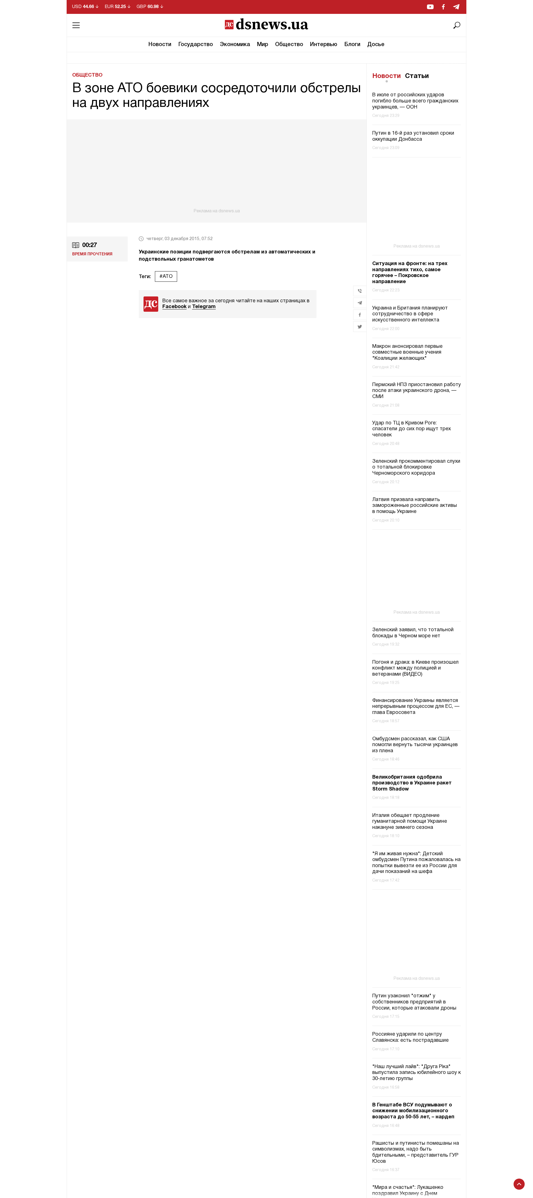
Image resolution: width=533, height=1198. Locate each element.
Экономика (235, 44)
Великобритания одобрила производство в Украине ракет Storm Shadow (412, 783)
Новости (160, 44)
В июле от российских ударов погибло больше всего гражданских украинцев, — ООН (415, 101)
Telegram (204, 306)
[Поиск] (457, 25)
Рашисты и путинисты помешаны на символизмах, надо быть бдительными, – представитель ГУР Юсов (415, 1152)
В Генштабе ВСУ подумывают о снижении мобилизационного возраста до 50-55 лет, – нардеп (413, 1111)
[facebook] (443, 7)
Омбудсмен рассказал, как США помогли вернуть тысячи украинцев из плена (415, 745)
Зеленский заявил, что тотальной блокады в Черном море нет (413, 633)
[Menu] (76, 25)
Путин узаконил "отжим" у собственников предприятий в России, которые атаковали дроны (414, 1002)
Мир (262, 44)
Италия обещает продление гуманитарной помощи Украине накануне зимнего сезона (409, 821)
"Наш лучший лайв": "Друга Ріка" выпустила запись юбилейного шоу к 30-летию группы (416, 1072)
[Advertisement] (216, 166)
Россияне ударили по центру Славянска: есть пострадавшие (410, 1037)
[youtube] (430, 7)
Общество (289, 44)
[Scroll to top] (519, 1184)
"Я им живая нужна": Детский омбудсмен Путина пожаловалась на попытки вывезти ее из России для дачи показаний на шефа (416, 863)
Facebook (174, 306)
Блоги (352, 44)
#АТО (166, 276)
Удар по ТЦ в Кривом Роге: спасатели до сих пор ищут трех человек (411, 429)
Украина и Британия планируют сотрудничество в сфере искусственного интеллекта (410, 314)
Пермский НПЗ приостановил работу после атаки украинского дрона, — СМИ (416, 390)
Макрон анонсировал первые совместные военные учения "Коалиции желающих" (407, 352)
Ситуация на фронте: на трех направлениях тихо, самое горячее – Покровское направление (409, 272)
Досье (375, 44)
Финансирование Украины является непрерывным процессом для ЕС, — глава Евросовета (415, 706)
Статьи (417, 76)
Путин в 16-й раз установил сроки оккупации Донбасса (413, 136)
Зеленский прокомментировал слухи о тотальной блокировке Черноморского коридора (416, 467)
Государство (195, 44)
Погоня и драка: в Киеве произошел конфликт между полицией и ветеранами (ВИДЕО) (415, 668)
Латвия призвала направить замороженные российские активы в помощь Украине (414, 505)
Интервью (323, 44)
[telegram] (456, 7)
